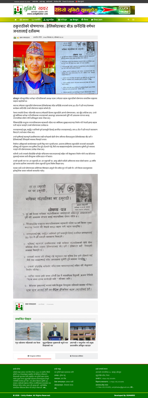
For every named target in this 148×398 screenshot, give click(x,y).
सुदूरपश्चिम (50, 19)
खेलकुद (75, 19)
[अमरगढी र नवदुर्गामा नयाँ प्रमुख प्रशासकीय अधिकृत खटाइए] (83, 331)
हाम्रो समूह (42, 1)
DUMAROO (130, 395)
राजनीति (37, 19)
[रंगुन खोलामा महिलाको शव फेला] (28, 331)
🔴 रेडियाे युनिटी (80, 1)
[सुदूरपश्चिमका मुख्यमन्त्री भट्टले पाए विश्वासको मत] (55, 331)
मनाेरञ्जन (64, 19)
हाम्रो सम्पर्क (49, 1)
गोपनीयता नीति (57, 1)
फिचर (86, 19)
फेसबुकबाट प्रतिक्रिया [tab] (35, 356)
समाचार (26, 19)
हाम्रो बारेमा (35, 1)
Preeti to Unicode (68, 1)
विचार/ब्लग (98, 19)
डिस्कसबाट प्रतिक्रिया (77, 356)
